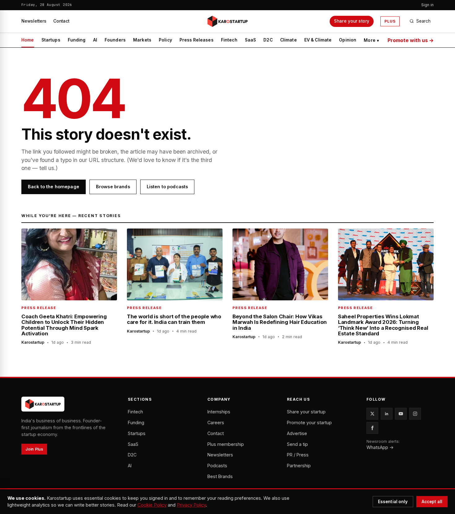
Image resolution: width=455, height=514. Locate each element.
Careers (215, 422)
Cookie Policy (152, 505)
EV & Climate (318, 39)
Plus (390, 21)
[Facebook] (372, 428)
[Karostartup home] (227, 21)
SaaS (250, 39)
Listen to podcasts (167, 186)
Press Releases (197, 39)
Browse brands (113, 186)
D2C (267, 39)
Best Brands (220, 476)
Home (27, 39)
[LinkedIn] (386, 414)
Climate (288, 39)
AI (95, 39)
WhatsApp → (380, 447)
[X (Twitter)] (372, 414)
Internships (218, 411)
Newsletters (33, 21)
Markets (142, 39)
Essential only (393, 501)
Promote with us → (411, 40)
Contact (61, 21)
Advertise (297, 433)
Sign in (427, 4)
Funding (77, 39)
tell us (46, 168)
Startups (50, 39)
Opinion (347, 39)
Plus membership (225, 444)
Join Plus (34, 449)
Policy (165, 39)
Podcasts (217, 465)
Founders (115, 39)
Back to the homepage (53, 186)
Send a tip (297, 444)
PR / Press (298, 454)
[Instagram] (415, 414)
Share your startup (306, 411)
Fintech (229, 39)
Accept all (432, 501)
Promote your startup (309, 422)
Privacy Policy (191, 505)
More (371, 40)
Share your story (351, 21)
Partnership (299, 465)
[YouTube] (401, 414)
